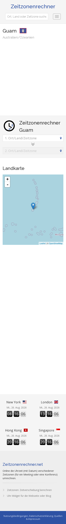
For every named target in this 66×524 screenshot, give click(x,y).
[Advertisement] (33, 77)
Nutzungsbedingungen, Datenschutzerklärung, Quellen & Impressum (33, 517)
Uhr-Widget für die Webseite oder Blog (28, 495)
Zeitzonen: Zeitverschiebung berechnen (29, 490)
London (46, 402)
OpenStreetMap (55, 243)
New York (13, 402)
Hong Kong (13, 430)
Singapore (46, 430)
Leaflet (42, 243)
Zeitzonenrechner (33, 6)
